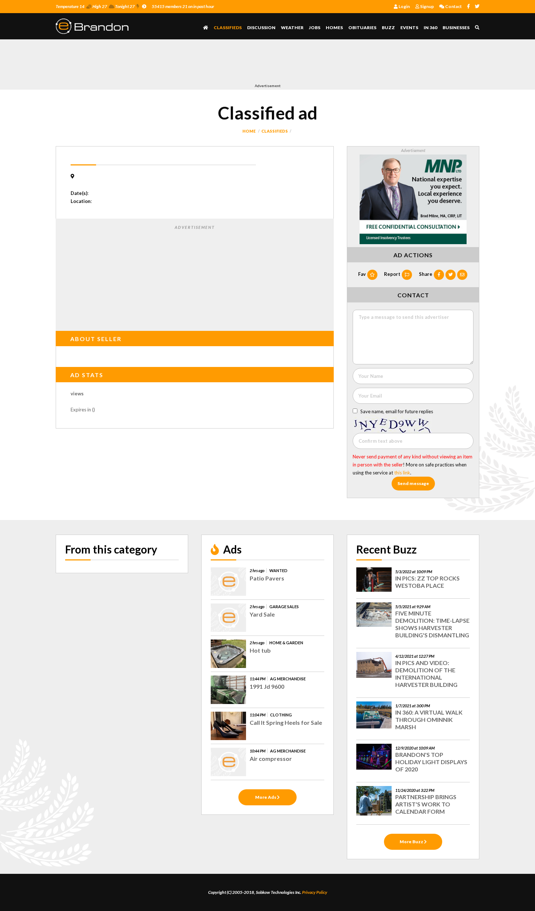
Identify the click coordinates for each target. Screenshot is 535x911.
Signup (426, 6)
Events (409, 27)
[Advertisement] (188, 63)
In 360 (430, 27)
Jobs (314, 27)
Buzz (388, 27)
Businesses (456, 27)
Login (404, 6)
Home (248, 131)
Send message (413, 483)
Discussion (261, 27)
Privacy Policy (314, 892)
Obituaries (362, 27)
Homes (334, 27)
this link (402, 473)
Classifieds (228, 27)
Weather (292, 27)
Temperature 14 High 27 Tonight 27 (95, 6)
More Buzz (412, 841)
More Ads (266, 797)
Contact (453, 6)
